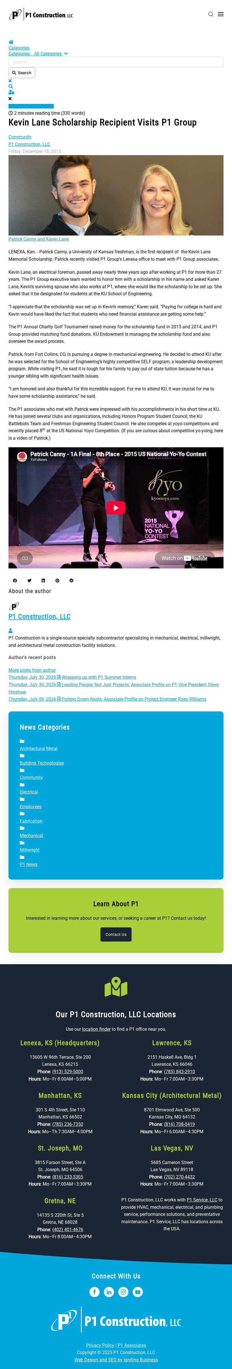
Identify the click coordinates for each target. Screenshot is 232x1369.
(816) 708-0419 (179, 1124)
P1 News (28, 864)
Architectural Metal (38, 748)
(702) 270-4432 (179, 1177)
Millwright (30, 850)
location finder (96, 1029)
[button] (211, 14)
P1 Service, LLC (202, 1200)
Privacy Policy (100, 1345)
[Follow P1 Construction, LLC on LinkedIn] (109, 1292)
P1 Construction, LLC (29, 144)
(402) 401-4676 (67, 1229)
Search (23, 72)
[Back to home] (40, 14)
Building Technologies (42, 763)
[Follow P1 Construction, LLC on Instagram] (123, 1292)
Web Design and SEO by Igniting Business (116, 1359)
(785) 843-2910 (179, 1071)
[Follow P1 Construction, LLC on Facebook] (94, 1292)
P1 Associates (132, 1345)
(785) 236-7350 (67, 1124)
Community (20, 137)
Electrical (29, 792)
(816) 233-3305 (67, 1177)
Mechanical (31, 835)
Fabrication (31, 821)
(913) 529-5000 (67, 1071)
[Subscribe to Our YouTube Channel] (138, 1292)
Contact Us (116, 934)
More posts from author (32, 670)
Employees (31, 806)
